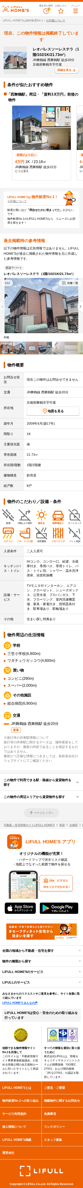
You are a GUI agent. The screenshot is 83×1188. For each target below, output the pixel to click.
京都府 (73, 825)
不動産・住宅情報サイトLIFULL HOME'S (29, 825)
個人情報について (14, 1126)
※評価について (55, 20)
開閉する (76, 950)
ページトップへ (43, 812)
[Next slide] (80, 306)
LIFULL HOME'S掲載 (16, 1139)
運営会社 (8, 1152)
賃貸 (62, 825)
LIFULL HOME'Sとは (16, 1087)
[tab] (6, 348)
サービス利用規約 (14, 1113)
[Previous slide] (3, 306)
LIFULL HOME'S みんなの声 (20, 1002)
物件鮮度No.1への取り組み (20, 1100)
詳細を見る (64, 70)
